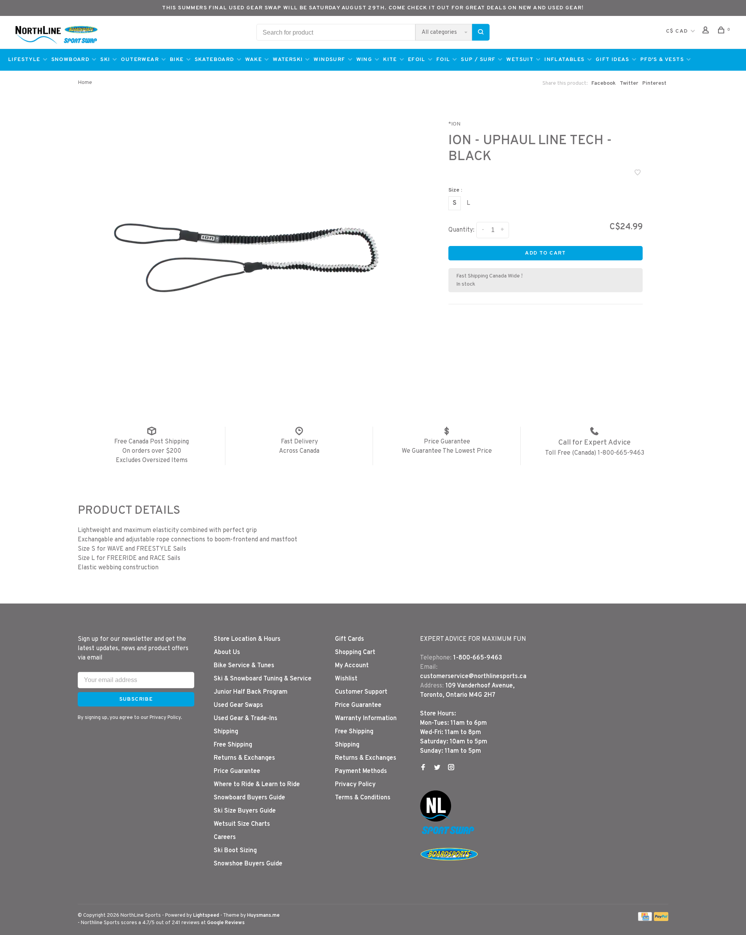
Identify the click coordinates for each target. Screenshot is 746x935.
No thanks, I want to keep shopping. (431, 510)
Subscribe (509, 490)
